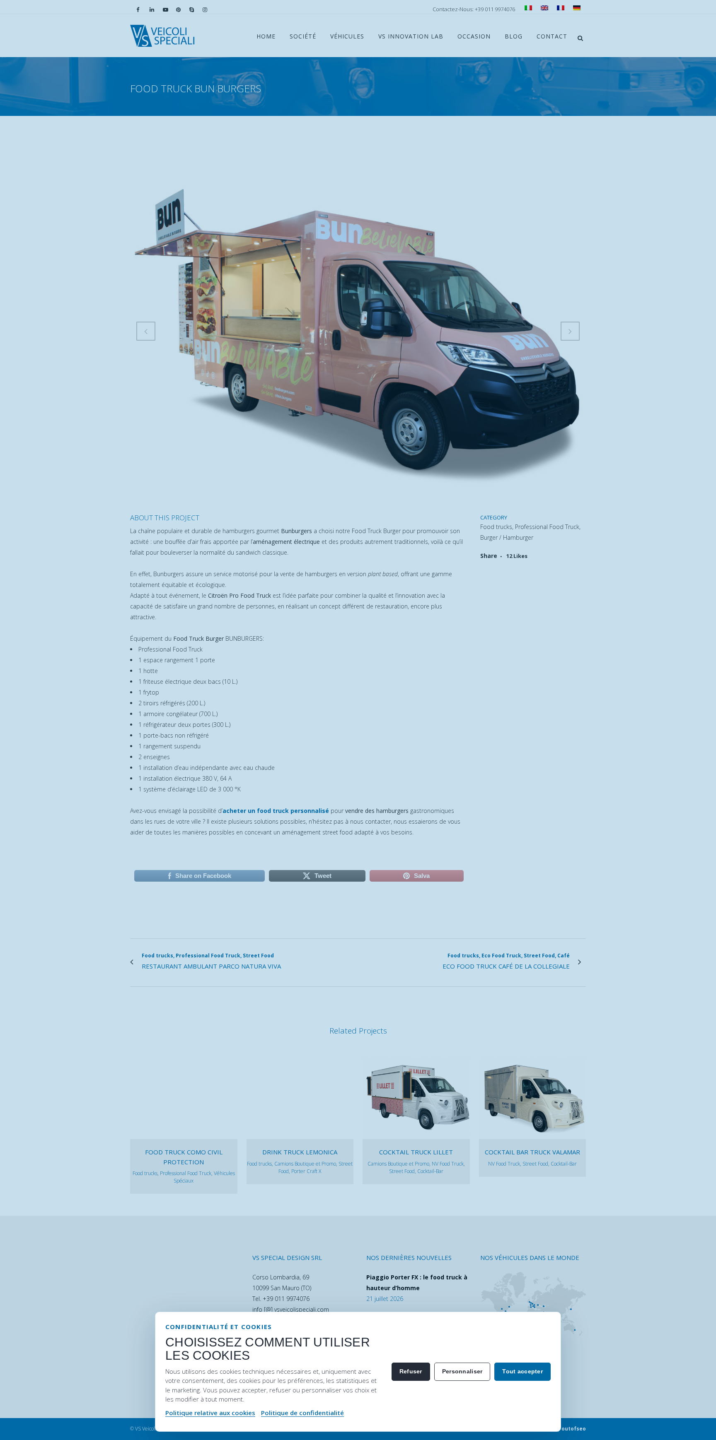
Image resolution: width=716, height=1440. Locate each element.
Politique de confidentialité (302, 1413)
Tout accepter (522, 1371)
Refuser (410, 1371)
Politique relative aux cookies (210, 1413)
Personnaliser (462, 1371)
